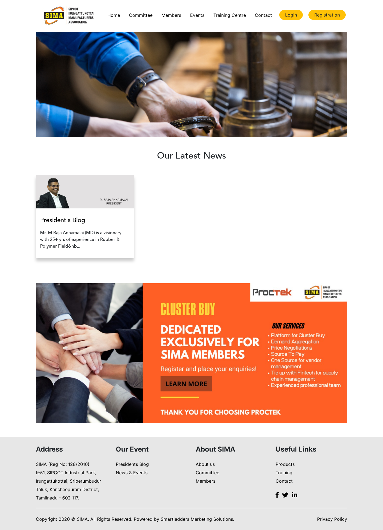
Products (285, 464)
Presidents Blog (132, 464)
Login (291, 15)
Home (113, 15)
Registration (327, 15)
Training (284, 472)
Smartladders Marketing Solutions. (197, 519)
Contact (263, 15)
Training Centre (229, 15)
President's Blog (62, 220)
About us (205, 464)
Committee (141, 15)
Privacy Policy (332, 519)
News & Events (131, 472)
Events (197, 15)
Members (171, 15)
